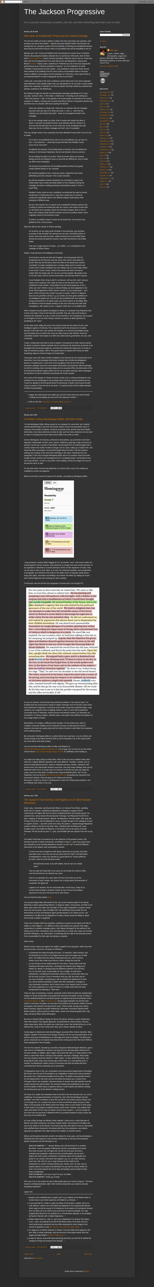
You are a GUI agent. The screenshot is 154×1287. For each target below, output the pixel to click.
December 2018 (105, 141)
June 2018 (103, 158)
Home (59, 1254)
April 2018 (103, 161)
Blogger (86, 1271)
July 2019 (103, 127)
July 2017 (103, 184)
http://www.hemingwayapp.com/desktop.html (41, 749)
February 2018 (105, 167)
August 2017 (104, 181)
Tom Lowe (113, 50)
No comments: (43, 408)
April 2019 (103, 132)
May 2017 (103, 187)
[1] (49, 44)
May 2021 (103, 107)
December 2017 (105, 172)
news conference (35, 58)
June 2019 (103, 129)
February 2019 (105, 138)
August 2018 (104, 152)
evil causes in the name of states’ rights (64, 1227)
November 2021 (105, 95)
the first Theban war (55, 1235)
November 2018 (105, 144)
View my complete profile (109, 66)
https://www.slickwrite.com (56, 775)
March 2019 (104, 135)
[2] (59, 386)
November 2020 (105, 115)
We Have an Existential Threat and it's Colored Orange (56, 35)
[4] (43, 926)
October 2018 (104, 147)
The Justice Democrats (32, 1001)
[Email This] (51, 408)
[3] (71, 842)
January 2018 (104, 170)
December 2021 (105, 92)
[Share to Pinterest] (61, 408)
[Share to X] (56, 408)
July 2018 (103, 155)
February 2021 (105, 109)
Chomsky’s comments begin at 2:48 (55, 402)
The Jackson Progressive (64, 12)
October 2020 (104, 118)
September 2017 (105, 178)
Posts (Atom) (38, 1258)
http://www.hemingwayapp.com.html (49, 752)
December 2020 (105, 112)
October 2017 (104, 175)
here (49, 897)
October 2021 (104, 98)
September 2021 (105, 101)
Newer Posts (29, 1254)
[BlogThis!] (54, 408)
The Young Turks (50, 1001)
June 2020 (103, 124)
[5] (74, 1110)
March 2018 (104, 164)
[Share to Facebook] (58, 408)
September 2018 (105, 150)
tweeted (33, 64)
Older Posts (88, 1254)
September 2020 (105, 121)
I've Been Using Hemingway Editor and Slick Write (53, 419)
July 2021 (103, 104)
